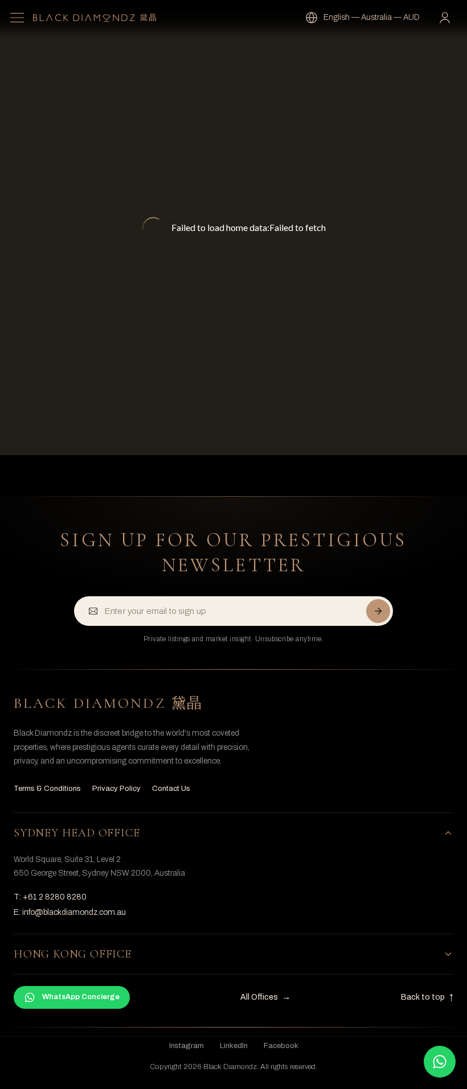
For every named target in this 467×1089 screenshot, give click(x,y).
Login (448, 17)
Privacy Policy (116, 789)
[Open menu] (17, 17)
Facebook (281, 1046)
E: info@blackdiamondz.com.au (70, 912)
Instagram (186, 1046)
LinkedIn (234, 1046)
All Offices (265, 997)
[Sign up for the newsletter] (378, 611)
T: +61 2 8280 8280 (50, 897)
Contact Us (171, 789)
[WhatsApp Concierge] (440, 1062)
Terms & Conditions (47, 789)
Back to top (427, 997)
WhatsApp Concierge (81, 997)
